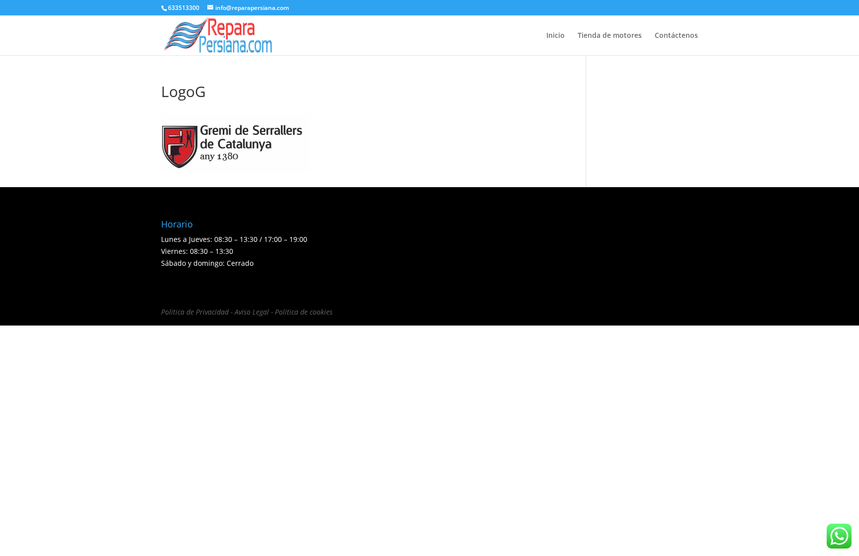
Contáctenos (676, 36)
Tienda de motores (610, 36)
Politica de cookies (304, 312)
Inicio (555, 36)
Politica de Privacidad (195, 312)
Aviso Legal (252, 312)
